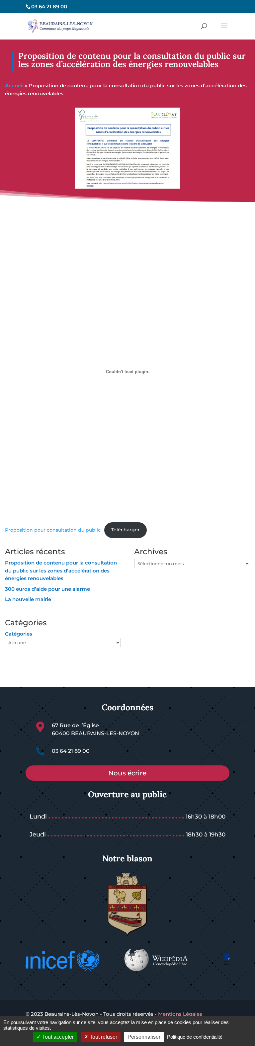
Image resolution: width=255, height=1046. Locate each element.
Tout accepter (57, 1037)
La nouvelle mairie (28, 599)
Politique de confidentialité (194, 1037)
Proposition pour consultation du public (53, 530)
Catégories (18, 634)
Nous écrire (127, 773)
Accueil (14, 85)
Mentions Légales (179, 1014)
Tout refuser (102, 1037)
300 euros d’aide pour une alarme (47, 589)
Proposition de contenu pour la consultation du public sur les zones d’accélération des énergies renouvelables (61, 571)
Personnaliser (144, 1037)
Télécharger (125, 530)
